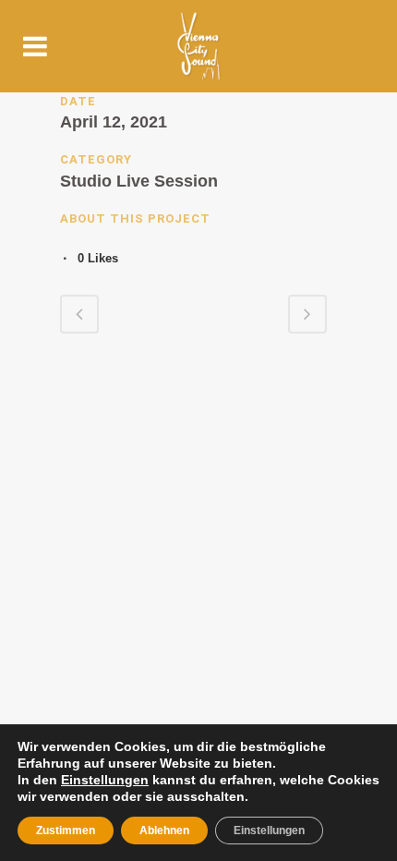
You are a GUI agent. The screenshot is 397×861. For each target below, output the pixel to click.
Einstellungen (105, 779)
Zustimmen (65, 830)
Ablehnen (164, 830)
